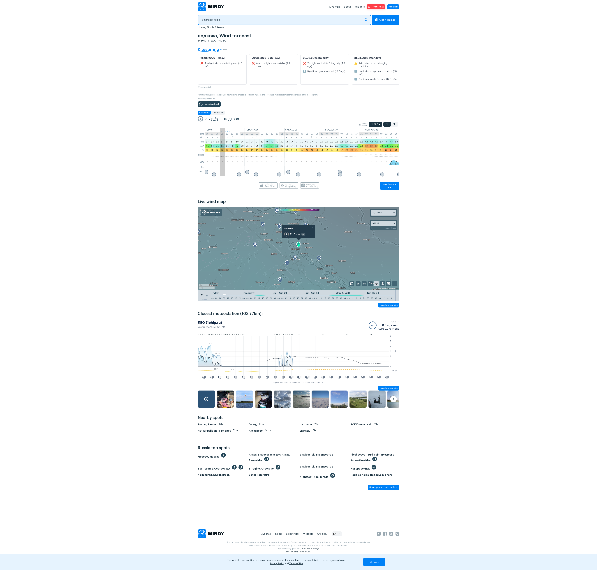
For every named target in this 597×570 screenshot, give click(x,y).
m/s (214, 119)
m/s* (202, 146)
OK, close (374, 562)
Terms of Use (296, 564)
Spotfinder (292, 534)
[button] (224, 41)
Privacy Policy (292, 552)
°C (203, 150)
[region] (298, 248)
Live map (334, 7)
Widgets (360, 7)
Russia (220, 27)
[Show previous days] (207, 296)
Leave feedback (211, 104)
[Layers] (351, 283)
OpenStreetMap (383, 288)
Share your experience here (383, 487)
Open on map (387, 20)
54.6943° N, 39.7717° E (210, 41)
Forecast (204, 113)
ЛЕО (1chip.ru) (210, 323)
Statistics (218, 113)
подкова (231, 119)
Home (201, 27)
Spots (347, 7)
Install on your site (390, 185)
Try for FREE (377, 7)
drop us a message (310, 549)
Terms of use (304, 552)
